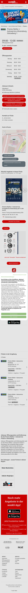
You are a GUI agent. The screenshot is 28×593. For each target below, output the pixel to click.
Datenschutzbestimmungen (19, 274)
